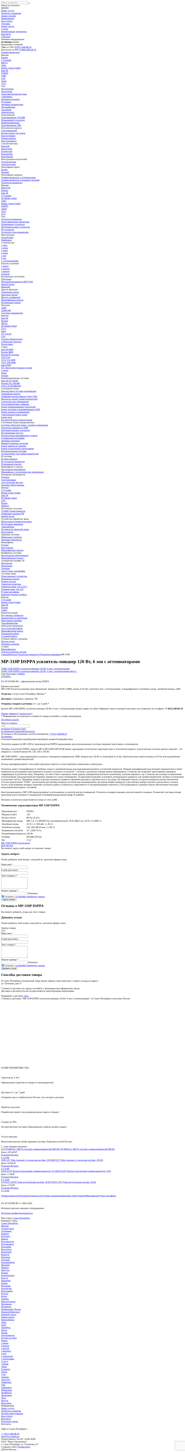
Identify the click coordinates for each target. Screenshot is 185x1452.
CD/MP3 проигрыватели (13, 511)
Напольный (7, 156)
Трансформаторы (9, 623)
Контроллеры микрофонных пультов (19, 435)
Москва (5, 1226)
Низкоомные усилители (13, 224)
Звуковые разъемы (10, 644)
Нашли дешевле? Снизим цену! (16, 713)
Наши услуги (7, 10)
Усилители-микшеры (11, 219)
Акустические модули (12, 482)
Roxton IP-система (10, 354)
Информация (7, 18)
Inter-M (4, 70)
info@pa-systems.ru (10, 1436)
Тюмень (5, 1377)
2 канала (5, 268)
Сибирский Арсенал (11, 341)
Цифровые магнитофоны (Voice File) (19, 396)
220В (3, 308)
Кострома (6, 1286)
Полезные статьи (9, 1421)
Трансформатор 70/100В (13, 117)
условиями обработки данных (30, 896)
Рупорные (6, 102)
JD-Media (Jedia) (9, 198)
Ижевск (5, 1267)
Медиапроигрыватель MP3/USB (17, 281)
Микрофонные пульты (12, 558)
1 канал (5, 266)
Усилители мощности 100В (14, 427)
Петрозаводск (8, 1335)
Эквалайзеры (7, 527)
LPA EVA (6, 357)
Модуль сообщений (10, 297)
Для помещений (9, 130)
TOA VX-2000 (8, 360)
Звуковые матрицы (10, 440)
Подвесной (6, 151)
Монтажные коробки (11, 620)
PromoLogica (24, 1447)
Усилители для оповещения (14, 232)
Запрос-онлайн (8, 16)
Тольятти (5, 1369)
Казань (4, 1273)
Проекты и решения (11, 13)
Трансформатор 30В (11, 125)
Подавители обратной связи (15, 529)
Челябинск (6, 1392)
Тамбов (5, 1364)
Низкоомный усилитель (13, 120)
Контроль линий (9, 295)
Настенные (6, 91)
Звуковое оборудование (74, 1196)
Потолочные (7, 89)
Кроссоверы (7, 532)
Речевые (5, 477)
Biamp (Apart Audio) (11, 68)
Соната (4, 370)
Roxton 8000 (7, 352)
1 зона (4, 245)
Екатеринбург (8, 1262)
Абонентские (7, 112)
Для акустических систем (13, 652)
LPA (3, 78)
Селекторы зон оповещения (15, 401)
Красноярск (7, 1291)
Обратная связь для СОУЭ (14, 586)
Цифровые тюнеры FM (12, 513)
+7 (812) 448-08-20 (58, 734)
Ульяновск (6, 1382)
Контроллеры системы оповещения (18, 391)
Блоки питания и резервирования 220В (20, 409)
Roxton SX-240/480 (10, 383)
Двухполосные (8, 164)
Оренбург (6, 1327)
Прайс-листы (7, 26)
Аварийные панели (10, 394)
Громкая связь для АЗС (12, 589)
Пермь (4, 1333)
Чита (3, 1398)
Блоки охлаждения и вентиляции (17, 448)
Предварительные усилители (15, 227)
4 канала (5, 274)
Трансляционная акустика (14, 94)
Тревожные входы (10, 292)
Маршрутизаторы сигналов (14, 443)
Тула (3, 1374)
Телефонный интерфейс (13, 438)
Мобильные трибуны (11, 537)
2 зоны (4, 248)
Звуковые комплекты (11, 540)
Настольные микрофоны (13, 469)
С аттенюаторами (9, 261)
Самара (4, 1343)
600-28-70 (27, 50)
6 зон (3, 258)
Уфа (3, 1385)
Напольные (6, 566)
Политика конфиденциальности (17, 1213)
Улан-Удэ (5, 1379)
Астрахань (6, 1231)
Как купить (6, 21)
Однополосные (8, 162)
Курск (4, 1296)
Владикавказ (7, 1244)
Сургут (4, 1361)
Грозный (5, 1260)
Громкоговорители (10, 1196)
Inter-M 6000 (7, 349)
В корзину (6, 1155)
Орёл (3, 1325)
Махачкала (6, 1304)
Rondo (4, 503)
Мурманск (6, 1306)
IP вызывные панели (11, 464)
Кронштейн (7, 154)
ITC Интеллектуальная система (16, 368)
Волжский (6, 1252)
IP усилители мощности (13, 461)
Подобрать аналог (10, 719)
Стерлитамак (7, 1359)
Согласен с (24, 896)
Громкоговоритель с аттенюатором (18, 177)
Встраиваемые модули (12, 433)
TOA (3, 83)
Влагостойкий (8, 136)
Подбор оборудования (12, 1413)
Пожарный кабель (10, 633)
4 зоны (4, 253)
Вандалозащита (8, 141)
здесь (26, 996)
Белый (4, 169)
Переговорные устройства (14, 576)
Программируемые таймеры (15, 404)
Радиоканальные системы (14, 451)
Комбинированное (10, 122)
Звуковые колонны (10, 99)
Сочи (3, 1353)
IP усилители (7, 229)
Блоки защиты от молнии (13, 446)
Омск (4, 1322)
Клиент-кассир (8, 581)
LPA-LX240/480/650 (11, 386)
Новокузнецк (7, 1317)
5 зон (3, 255)
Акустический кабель (12, 628)
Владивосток (7, 1241)
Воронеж (5, 1257)
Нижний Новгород (10, 1312)
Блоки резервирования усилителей (18, 407)
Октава (4, 375)
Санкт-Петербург (21, 1218)
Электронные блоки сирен (14, 414)
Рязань (4, 1340)
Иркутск (5, 1270)
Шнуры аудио (8, 641)
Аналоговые (7, 237)
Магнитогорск (8, 1301)
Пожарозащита (8, 138)
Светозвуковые (8, 480)
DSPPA (4, 73)
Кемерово (6, 1280)
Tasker (4, 610)
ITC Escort (6, 334)
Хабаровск (6, 1387)
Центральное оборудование (14, 555)
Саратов (5, 1348)
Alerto (4, 209)
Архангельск (7, 1228)
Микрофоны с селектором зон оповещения (22, 472)
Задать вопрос (8, 899)
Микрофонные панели (12, 300)
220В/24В (6, 310)
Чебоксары (6, 1390)
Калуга (4, 1278)
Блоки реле (6, 417)
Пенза (4, 1330)
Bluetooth (5, 287)
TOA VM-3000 (8, 362)
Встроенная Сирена (11, 302)
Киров (4, 1283)
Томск (4, 1372)
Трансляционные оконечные (15, 222)
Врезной (5, 146)
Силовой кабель (9, 636)
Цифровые (6, 240)
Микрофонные (8, 649)
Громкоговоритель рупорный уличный (20, 180)
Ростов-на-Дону (9, 1338)
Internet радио (7, 284)
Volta (3, 65)
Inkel (3, 331)
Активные (6, 109)
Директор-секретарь (11, 584)
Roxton (4, 57)
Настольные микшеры (12, 524)
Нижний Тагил (8, 1314)
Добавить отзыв (9, 968)
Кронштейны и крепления (14, 618)
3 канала (5, 271)
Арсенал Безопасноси (12, 339)
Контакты (6, 34)
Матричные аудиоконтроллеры (16, 521)
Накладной (6, 149)
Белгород (5, 1236)
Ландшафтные (8, 107)
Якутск (4, 1400)
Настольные (7, 547)
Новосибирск (7, 1319)
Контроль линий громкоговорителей (19, 399)
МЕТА (4, 63)
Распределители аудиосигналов (16, 420)
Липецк (5, 1299)
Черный (5, 172)
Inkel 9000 (6, 365)
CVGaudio (6, 60)
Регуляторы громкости (12, 615)
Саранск (5, 1346)
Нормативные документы (14, 31)
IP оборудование (9, 459)
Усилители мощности (30, 1196)
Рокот (4, 373)
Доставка (5, 23)
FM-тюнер (6, 279)
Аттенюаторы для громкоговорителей (20, 454)
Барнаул (5, 1233)
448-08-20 (23, 47)
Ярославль (6, 1403)
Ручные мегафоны (107, 1196)
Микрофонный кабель (12, 631)
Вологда (5, 1254)
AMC (4, 76)
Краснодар (6, 1288)
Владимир (6, 1247)
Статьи (4, 29)
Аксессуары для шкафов (13, 571)
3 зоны (4, 250)
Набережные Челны (11, 1309)
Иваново (5, 1265)
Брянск (4, 1239)
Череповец (6, 1395)
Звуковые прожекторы (12, 104)
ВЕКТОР (5, 188)
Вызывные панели (10, 579)
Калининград (7, 1275)
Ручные (5, 545)
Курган (4, 1293)
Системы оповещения (52, 1196)
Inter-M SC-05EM (9, 381)
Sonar (4, 81)
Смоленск (6, 1351)
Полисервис (7, 344)
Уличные (5, 568)
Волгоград (6, 1249)
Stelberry (5, 506)
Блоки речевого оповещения (15, 412)
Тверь (4, 1366)
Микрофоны (92, 1196)
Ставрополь (7, 1356)
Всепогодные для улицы (13, 133)
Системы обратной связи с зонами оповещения (24, 425)
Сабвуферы (6, 96)
